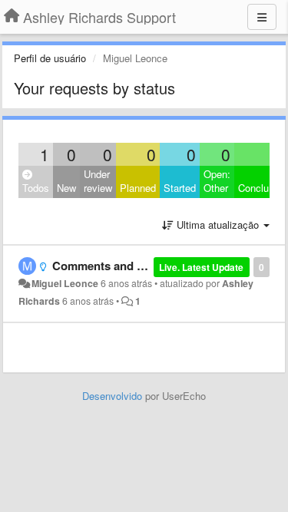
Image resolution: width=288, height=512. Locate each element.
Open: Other (217, 181)
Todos (35, 187)
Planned (138, 187)
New (66, 187)
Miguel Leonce (64, 283)
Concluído (260, 187)
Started (180, 187)
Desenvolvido (112, 395)
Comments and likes (106, 265)
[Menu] (261, 17)
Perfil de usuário (50, 58)
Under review (98, 181)
